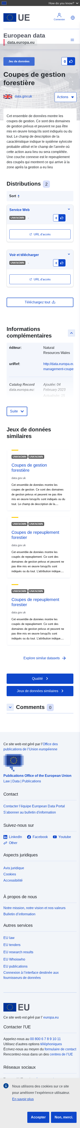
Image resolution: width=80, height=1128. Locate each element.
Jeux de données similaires (37, 691)
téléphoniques (51, 1044)
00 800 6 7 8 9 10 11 (45, 1039)
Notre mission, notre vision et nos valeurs (34, 908)
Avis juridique (13, 868)
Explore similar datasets (45, 658)
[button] (64, 3)
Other (13, 843)
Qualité (37, 678)
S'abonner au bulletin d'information (29, 812)
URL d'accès (42, 234)
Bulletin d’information (19, 914)
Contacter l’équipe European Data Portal (34, 806)
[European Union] (38, 1007)
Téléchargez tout (37, 302)
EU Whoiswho (14, 959)
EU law (9, 938)
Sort (12, 196)
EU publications (15, 966)
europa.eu (51, 1017)
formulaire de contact (60, 1049)
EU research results (18, 952)
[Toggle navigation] (72, 40)
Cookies (9, 874)
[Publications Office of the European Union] (38, 761)
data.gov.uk (23, 96)
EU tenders (11, 945)
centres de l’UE (61, 1054)
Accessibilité (13, 880)
